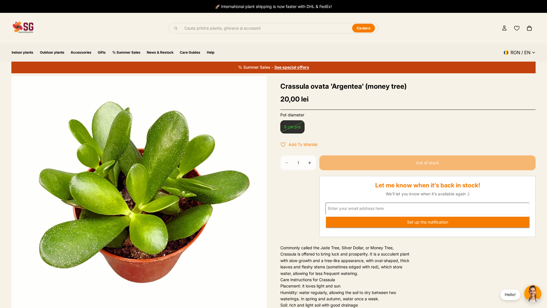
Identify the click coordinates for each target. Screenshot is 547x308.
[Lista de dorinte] (517, 28)
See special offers (291, 67)
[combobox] (265, 28)
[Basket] (529, 28)
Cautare (363, 28)
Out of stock (427, 162)
